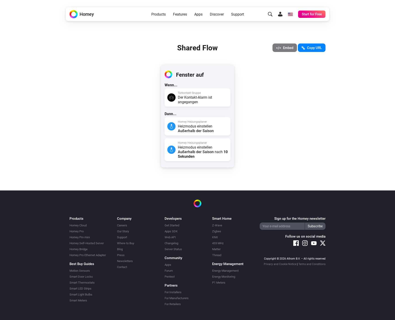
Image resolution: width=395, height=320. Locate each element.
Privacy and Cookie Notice (280, 264)
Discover (217, 14)
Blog (120, 249)
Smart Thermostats (82, 282)
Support (237, 14)
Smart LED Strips (80, 288)
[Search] (270, 14)
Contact (122, 267)
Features (180, 14)
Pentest (170, 276)
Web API (170, 237)
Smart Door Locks (81, 276)
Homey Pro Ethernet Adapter (87, 255)
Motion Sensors (79, 270)
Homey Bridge (78, 249)
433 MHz (218, 243)
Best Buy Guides (81, 264)
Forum (169, 270)
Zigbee (216, 231)
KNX (215, 237)
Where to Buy (125, 243)
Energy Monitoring (223, 276)
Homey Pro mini (79, 237)
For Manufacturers (177, 298)
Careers (122, 225)
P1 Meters (218, 282)
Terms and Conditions (312, 264)
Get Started (172, 225)
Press (121, 255)
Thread (216, 255)
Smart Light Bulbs (80, 294)
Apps (198, 14)
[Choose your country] (290, 14)
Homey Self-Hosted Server (86, 243)
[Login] (280, 14)
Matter (216, 249)
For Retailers (173, 304)
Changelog (171, 243)
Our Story (123, 231)
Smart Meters (78, 300)
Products (158, 14)
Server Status (173, 249)
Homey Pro (76, 231)
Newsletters (125, 261)
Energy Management (225, 270)
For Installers (173, 292)
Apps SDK (171, 231)
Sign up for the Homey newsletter (300, 219)
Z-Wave (217, 225)
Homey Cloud (78, 225)
